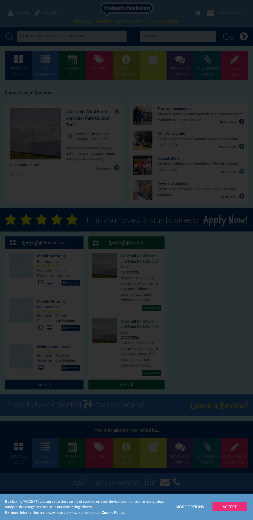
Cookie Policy (113, 512)
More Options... (191, 506)
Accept (230, 506)
